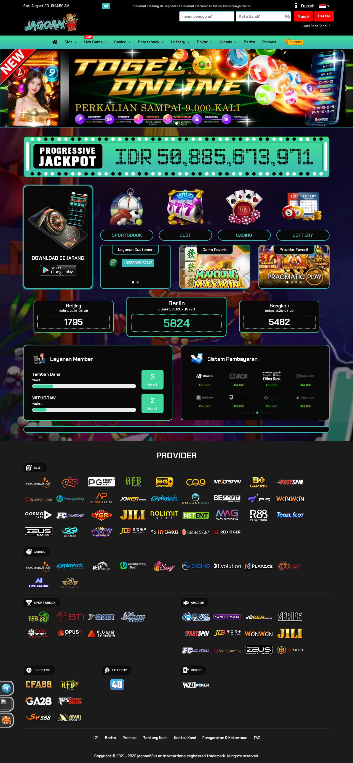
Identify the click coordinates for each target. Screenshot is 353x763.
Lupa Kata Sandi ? (316, 26)
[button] (346, 88)
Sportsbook (148, 41)
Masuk (303, 16)
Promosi (269, 41)
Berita (249, 41)
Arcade (225, 41)
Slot (68, 41)
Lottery (178, 41)
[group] (294, 266)
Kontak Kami (185, 737)
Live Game (93, 41)
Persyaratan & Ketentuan (224, 737)
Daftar (324, 15)
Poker (202, 41)
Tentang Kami (155, 737)
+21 (95, 737)
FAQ (257, 737)
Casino (120, 41)
